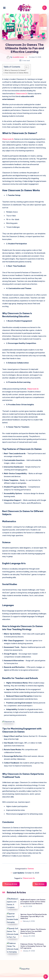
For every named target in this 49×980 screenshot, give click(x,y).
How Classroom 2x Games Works (16, 73)
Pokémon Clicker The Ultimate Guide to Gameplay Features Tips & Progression (33, 946)
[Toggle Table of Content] (25, 67)
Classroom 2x (21, 94)
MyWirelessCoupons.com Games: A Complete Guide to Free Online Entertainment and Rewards (33, 901)
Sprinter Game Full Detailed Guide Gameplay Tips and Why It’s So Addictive (34, 916)
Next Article (39, 884)
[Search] (44, 7)
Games (30, 868)
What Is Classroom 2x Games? (15, 70)
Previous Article (11, 884)
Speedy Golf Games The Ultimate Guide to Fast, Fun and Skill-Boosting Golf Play (33, 931)
